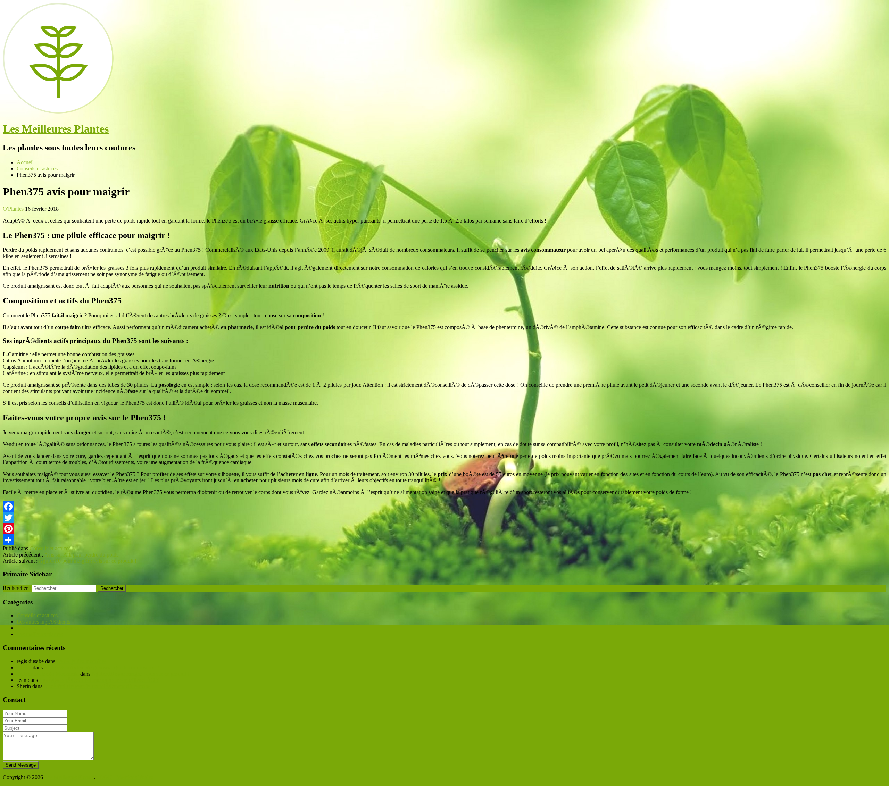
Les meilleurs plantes (40, 634)
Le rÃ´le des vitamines (81, 661)
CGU (106, 777)
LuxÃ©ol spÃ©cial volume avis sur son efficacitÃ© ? (99, 680)
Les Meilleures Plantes (56, 129)
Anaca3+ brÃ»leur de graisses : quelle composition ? (101, 667)
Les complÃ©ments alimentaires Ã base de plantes (73, 628)
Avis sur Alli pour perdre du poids (81, 555)
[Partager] (444, 539)
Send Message (21, 765)
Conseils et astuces (50, 548)
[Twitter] (444, 517)
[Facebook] (444, 506)
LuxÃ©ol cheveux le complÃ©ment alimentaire (97, 686)
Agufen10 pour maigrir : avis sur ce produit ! (87, 561)
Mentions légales (134, 777)
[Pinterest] (444, 528)
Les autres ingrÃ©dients (43, 622)
